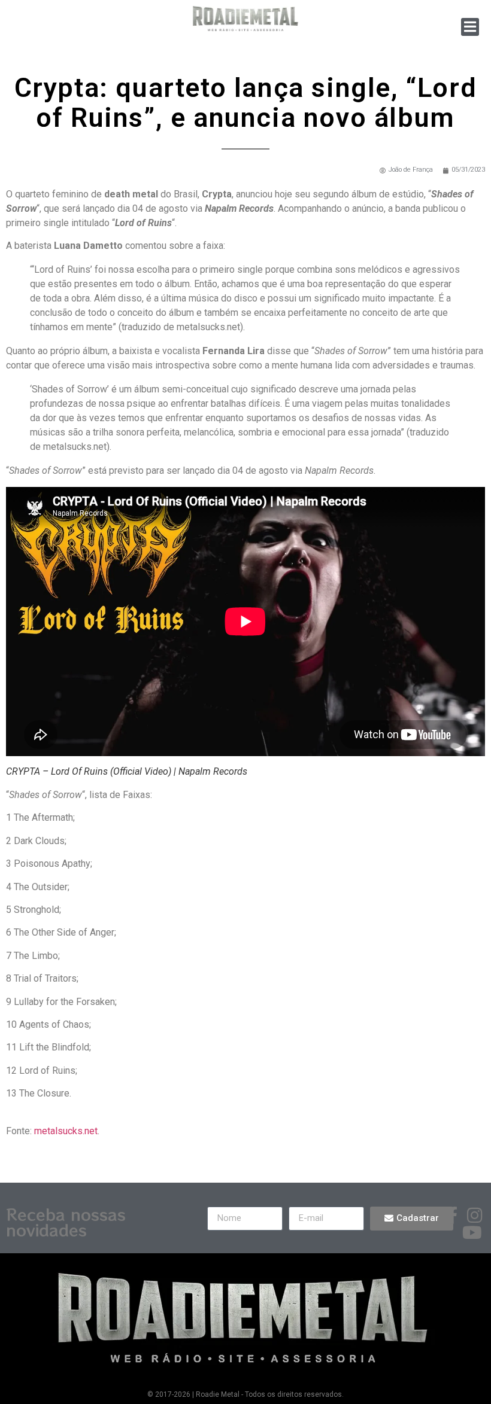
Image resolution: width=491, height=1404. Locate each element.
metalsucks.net (66, 1131)
